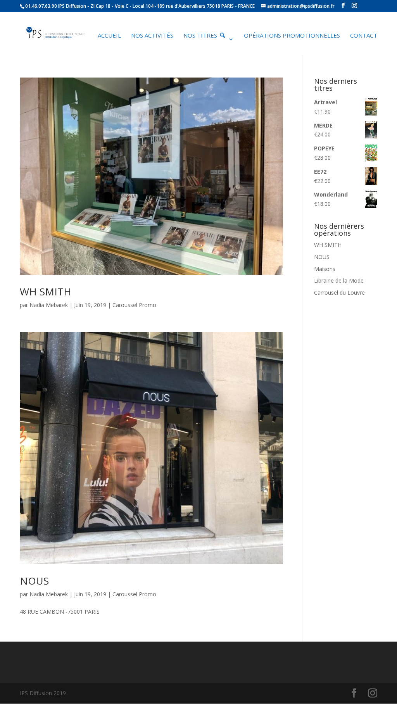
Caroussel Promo (134, 305)
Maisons (324, 269)
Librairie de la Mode (339, 280)
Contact (363, 36)
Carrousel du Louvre (339, 292)
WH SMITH (45, 292)
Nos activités (152, 36)
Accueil (109, 36)
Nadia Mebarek (48, 305)
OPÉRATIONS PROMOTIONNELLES (292, 36)
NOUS (34, 581)
